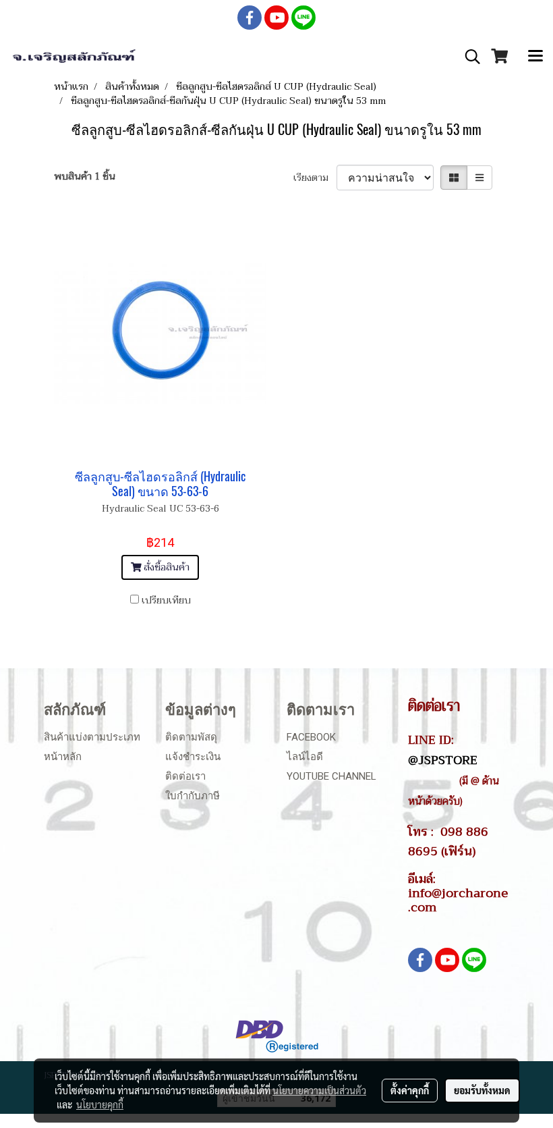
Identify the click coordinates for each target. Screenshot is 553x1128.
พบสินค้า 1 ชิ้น (84, 176)
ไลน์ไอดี (305, 757)
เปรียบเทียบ (166, 600)
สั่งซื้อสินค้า (165, 567)
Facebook (311, 737)
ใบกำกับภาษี (192, 796)
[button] (468, 56)
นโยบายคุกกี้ (99, 1104)
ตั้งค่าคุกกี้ (409, 1090)
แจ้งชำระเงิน (193, 757)
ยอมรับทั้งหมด (482, 1090)
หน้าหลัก (63, 757)
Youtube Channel (331, 776)
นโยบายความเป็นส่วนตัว (319, 1090)
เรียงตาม (315, 178)
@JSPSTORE (442, 760)
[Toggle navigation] (535, 57)
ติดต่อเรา (185, 776)
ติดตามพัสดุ (191, 737)
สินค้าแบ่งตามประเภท (92, 737)
